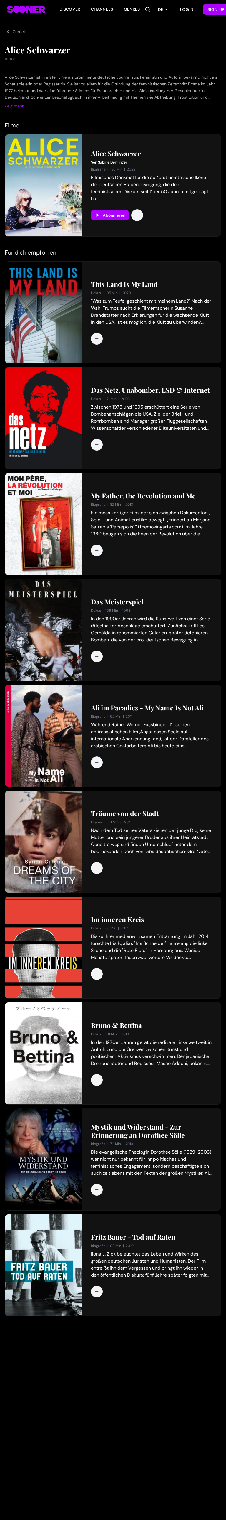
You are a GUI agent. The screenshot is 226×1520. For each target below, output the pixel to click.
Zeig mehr (14, 106)
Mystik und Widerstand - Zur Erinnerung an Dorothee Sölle (138, 1131)
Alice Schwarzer (116, 153)
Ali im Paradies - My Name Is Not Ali (147, 708)
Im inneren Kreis (117, 919)
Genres (132, 9)
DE (160, 9)
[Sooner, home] (26, 9)
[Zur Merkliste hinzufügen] (137, 215)
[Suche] (148, 9)
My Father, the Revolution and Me (143, 496)
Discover (69, 9)
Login (187, 9)
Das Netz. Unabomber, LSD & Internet (150, 390)
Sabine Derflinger (112, 162)
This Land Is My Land (124, 284)
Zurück (19, 31)
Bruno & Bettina (116, 1025)
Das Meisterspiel (117, 602)
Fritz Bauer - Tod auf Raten (133, 1237)
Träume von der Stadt (125, 813)
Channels (102, 9)
